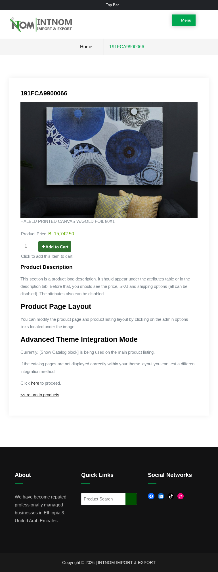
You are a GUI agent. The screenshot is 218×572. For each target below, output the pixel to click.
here (35, 383)
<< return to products (39, 395)
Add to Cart (56, 246)
